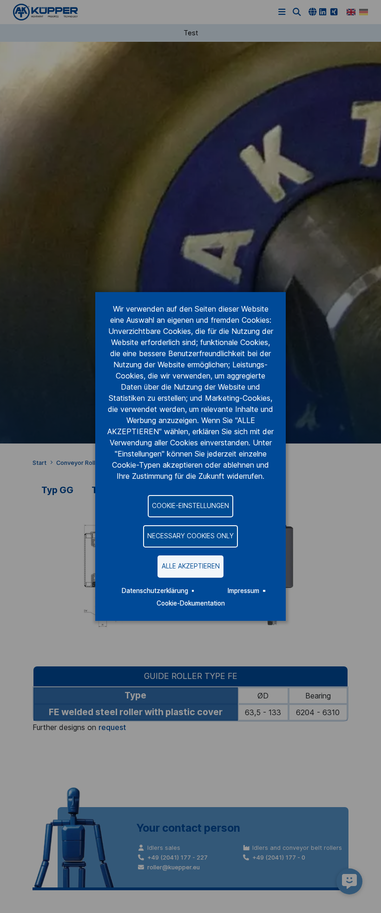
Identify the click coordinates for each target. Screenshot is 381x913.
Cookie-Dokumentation (191, 603)
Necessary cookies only (190, 536)
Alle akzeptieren (191, 566)
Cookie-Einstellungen (190, 505)
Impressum (243, 590)
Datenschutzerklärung (155, 590)
